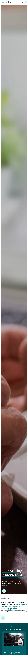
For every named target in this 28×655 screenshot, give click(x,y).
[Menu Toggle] (25, 2)
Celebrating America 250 (12, 572)
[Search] (22, 2)
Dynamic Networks (9, 649)
